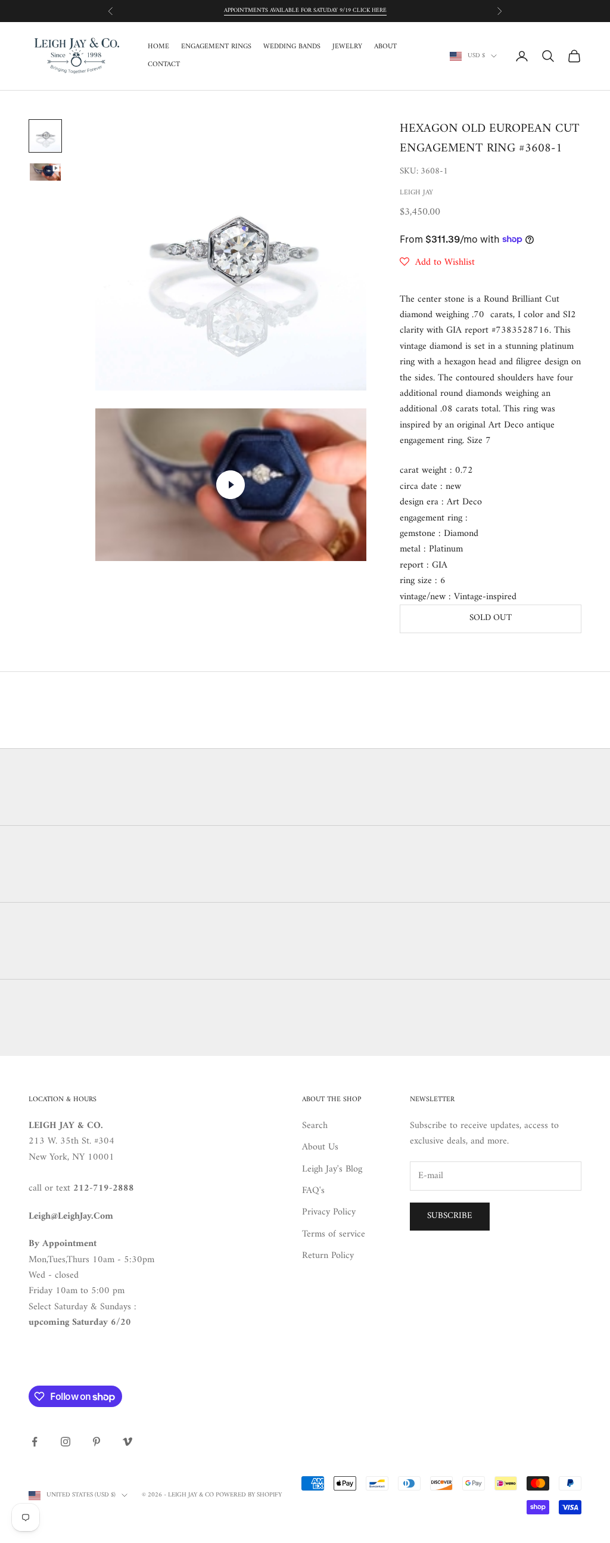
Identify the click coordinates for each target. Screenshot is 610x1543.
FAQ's (313, 1190)
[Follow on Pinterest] (96, 1442)
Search (315, 1125)
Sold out (490, 618)
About (385, 47)
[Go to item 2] (45, 172)
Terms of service (333, 1234)
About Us (320, 1147)
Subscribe (449, 1216)
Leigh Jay (416, 193)
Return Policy (328, 1255)
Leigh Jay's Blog (332, 1169)
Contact (164, 65)
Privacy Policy (329, 1212)
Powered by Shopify (249, 1495)
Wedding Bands (291, 47)
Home (158, 47)
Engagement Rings (216, 47)
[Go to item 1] (45, 136)
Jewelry (347, 47)
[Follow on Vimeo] (127, 1442)
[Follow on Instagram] (65, 1442)
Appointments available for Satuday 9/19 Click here (305, 10)
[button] (437, 262)
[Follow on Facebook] (35, 1442)
